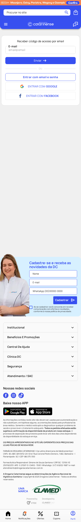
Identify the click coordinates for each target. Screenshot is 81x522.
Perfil (73, 518)
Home (8, 518)
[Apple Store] (40, 411)
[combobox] (37, 12)
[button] (24, 515)
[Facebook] (5, 395)
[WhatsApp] (75, 24)
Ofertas (40, 518)
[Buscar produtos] (66, 12)
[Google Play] (15, 411)
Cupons (56, 518)
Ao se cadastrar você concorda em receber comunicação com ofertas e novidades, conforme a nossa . (54, 309)
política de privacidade (61, 311)
